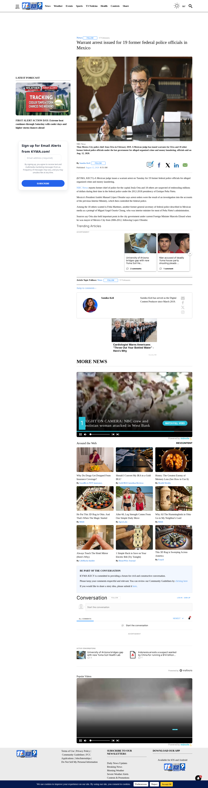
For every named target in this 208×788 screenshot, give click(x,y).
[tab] (85, 618)
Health (104, 6)
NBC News (82, 187)
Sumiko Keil (84, 163)
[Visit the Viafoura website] (185, 670)
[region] (134, 634)
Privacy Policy (83, 751)
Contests (115, 6)
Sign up (187, 598)
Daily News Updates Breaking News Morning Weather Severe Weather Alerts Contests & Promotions (118, 770)
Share (126, 6)
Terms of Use (67, 751)
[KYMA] (32, 6)
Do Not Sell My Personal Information (79, 762)
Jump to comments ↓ (86, 288)
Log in (179, 598)
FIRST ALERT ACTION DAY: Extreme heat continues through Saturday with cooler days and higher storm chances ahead (41, 124)
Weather (58, 6)
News (48, 6)
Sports (79, 6)
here (135, 586)
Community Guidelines (73, 754)
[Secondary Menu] (20, 6)
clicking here (181, 581)
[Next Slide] (190, 253)
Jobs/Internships (83, 758)
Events (69, 6)
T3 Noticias (92, 6)
